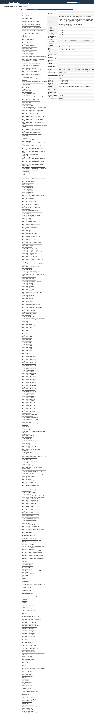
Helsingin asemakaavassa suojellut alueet (30, 62)
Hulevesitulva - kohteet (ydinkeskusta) (29, 543)
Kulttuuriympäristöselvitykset (27, 579)
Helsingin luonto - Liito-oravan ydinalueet (30, 250)
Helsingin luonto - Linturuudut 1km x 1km (29, 253)
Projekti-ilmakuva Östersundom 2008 (29, 634)
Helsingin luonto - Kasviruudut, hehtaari (29, 239)
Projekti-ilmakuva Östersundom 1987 (29, 630)
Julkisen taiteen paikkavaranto (27, 564)
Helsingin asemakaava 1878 (27, 54)
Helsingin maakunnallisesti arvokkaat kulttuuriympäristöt (32, 307)
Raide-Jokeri (24, 654)
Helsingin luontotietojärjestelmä (28, 299)
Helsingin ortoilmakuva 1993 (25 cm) (29, 370)
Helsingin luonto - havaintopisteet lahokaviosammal (32, 234)
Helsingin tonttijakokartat (26, 479)
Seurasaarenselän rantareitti (27, 671)
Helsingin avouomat (25, 66)
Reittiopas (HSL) (25, 662)
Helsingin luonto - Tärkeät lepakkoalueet (29, 287)
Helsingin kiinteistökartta (26, 184)
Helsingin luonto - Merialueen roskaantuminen (31, 272)
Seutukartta (24, 677)
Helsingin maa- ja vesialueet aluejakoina (29, 302)
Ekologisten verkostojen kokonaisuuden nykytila (31, 24)
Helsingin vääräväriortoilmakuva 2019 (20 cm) (30, 514)
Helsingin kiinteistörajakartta (27, 192)
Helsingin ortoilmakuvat (26, 413)
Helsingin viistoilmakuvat (26, 494)
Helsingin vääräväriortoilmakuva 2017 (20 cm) (30, 512)
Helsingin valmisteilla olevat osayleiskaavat (30, 485)
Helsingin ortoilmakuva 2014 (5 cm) (28, 390)
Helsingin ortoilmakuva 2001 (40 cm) (29, 377)
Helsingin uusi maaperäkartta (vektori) (29, 482)
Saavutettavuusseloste (35, 715)
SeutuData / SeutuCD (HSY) (27, 676)
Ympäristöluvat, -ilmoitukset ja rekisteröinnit (30, 712)
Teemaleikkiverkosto (26, 683)
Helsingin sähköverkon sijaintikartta (28, 473)
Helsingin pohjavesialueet (27, 438)
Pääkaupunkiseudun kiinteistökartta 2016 (30, 648)
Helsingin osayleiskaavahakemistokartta (29, 414)
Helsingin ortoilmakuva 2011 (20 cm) (29, 385)
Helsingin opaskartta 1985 (27, 347)
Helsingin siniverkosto (26, 464)
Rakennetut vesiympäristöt (27, 657)
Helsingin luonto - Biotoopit (27, 230)
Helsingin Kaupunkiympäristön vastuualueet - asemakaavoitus (34, 157)
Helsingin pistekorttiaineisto (27, 428)
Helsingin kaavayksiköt (26, 89)
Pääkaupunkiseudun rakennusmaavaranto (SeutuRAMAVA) (33, 653)
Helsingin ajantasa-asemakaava (28, 42)
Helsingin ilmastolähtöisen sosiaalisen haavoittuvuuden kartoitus (34, 81)
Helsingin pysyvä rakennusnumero (28, 444)
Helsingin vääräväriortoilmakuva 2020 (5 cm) (30, 515)
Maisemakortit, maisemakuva (27, 604)
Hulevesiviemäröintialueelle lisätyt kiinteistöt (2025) (32, 552)
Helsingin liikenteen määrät (27, 219)
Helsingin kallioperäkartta (27, 92)
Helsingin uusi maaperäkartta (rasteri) (29, 480)
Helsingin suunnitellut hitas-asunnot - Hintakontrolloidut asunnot (34, 470)
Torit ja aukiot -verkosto (26, 686)
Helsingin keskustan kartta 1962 (28, 183)
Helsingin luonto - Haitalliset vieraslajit (29, 233)
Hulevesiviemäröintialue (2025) (28, 549)
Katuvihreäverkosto (25, 572)
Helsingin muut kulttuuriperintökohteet (29, 325)
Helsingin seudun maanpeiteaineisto (29, 462)
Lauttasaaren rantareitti (26, 590)
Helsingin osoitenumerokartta (27, 416)
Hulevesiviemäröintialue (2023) (28, 547)
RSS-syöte (25, 6)
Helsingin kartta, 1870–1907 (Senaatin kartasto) (31, 101)
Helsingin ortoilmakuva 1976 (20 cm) (29, 367)
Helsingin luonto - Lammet (27, 247)
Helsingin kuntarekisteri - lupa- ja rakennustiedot (31, 207)
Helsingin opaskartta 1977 (27, 342)
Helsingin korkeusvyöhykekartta (28, 198)
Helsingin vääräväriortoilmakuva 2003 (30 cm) (30, 500)
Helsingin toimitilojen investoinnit (28, 476)
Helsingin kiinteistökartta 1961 (27, 189)
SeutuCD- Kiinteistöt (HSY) (27, 674)
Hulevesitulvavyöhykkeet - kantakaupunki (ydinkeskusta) (33, 546)
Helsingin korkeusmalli (26, 196)
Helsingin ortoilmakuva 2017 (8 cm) (28, 397)
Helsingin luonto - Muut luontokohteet (29, 277)
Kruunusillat (24, 578)
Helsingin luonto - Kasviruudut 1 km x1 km (30, 237)
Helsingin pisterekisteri (26, 429)
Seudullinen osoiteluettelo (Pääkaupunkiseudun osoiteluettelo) (34, 668)
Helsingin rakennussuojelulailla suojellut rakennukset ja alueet (34, 456)
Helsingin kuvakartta (26, 209)
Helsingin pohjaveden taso (27, 437)
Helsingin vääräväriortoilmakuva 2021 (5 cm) (30, 518)
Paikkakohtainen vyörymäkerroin (28, 617)
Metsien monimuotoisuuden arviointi (29, 610)
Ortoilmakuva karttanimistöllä (27, 614)
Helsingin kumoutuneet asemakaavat (29, 201)
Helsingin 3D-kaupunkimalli (27, 37)
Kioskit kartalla (24, 576)
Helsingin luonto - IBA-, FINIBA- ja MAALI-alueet (31, 236)
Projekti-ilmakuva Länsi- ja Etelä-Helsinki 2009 (31, 625)
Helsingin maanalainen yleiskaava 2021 (29, 312)
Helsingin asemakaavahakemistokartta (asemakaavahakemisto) (34, 56)
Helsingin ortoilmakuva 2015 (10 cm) (29, 391)
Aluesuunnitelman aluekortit (27, 18)
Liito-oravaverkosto (25, 598)
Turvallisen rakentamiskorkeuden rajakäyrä (30, 691)
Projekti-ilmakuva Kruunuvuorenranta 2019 (30, 622)
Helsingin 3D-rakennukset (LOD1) (28, 39)
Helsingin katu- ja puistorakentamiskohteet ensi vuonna (32, 110)
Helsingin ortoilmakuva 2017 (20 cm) (29, 396)
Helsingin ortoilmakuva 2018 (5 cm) (28, 399)
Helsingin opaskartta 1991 (27, 351)
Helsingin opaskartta (26, 333)
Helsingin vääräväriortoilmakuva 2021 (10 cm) (30, 517)
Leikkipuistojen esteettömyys (27, 593)
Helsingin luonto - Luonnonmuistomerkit (29, 256)
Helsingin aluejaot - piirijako (27, 48)
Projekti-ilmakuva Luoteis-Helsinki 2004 (29, 624)
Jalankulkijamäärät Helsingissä (28, 563)
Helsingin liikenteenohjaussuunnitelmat (29, 221)
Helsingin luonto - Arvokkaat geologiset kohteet (31, 224)
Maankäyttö (24, 602)
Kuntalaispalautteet (25, 581)
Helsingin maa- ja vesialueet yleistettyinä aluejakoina (32, 304)
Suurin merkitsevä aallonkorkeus (28, 682)
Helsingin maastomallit (26, 315)
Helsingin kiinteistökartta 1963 (27, 190)
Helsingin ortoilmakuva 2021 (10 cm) (29, 403)
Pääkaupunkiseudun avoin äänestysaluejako (30, 645)
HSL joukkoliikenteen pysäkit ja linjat (29, 538)
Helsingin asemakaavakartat (27, 57)
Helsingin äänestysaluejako (27, 532)
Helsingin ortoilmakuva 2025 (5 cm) (28, 411)
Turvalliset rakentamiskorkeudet (28, 692)
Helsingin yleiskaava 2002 (27, 521)
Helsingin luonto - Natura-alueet (28, 278)
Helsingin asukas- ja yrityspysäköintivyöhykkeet (31, 65)
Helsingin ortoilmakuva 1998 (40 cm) (29, 376)
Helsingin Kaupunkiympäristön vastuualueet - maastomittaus (33, 167)
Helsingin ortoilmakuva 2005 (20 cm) (29, 379)
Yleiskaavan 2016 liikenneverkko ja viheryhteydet (31, 706)
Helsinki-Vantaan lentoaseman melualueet (30, 537)
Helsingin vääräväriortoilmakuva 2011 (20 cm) (30, 506)
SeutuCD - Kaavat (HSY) (26, 673)
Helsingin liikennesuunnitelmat (28, 216)
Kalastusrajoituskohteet (26, 567)
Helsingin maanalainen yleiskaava (28, 310)
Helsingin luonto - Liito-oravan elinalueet (29, 248)
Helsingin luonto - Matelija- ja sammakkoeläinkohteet (32, 271)
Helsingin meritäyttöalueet (27, 322)
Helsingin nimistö (25, 330)
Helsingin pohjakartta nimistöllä (28, 435)
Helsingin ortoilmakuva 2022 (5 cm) (28, 406)
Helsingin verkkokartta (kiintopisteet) (29, 492)
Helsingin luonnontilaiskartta (27, 222)
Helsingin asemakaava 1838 (27, 53)
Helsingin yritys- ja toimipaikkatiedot (29, 530)
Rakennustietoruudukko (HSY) (28, 659)
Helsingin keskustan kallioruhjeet (28, 181)
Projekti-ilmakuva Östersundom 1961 (29, 628)
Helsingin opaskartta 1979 (27, 344)
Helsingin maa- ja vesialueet (27, 301)
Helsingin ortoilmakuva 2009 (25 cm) (29, 382)
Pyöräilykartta (24, 639)
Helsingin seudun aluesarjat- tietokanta (29, 461)
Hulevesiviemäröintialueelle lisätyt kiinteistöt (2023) (32, 550)
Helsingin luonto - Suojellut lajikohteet (29, 284)
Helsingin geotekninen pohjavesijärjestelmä (30, 71)
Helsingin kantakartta (26, 95)
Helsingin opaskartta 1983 (27, 345)
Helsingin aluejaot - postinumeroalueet (29, 50)
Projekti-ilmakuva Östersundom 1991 (29, 631)
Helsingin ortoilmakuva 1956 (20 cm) (29, 361)
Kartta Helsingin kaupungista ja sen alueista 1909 (31, 570)
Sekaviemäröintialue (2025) (27, 666)
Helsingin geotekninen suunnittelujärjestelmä (30, 72)
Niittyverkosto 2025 (25, 613)
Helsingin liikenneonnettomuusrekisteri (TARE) (31, 215)
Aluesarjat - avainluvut (26, 16)
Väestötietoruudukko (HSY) (27, 702)
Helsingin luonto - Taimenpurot (28, 286)
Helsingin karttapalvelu (26, 104)
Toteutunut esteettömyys (26, 688)
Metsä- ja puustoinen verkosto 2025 (28, 611)
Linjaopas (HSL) (25, 599)
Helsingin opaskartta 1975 (27, 341)
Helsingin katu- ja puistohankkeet (28, 108)
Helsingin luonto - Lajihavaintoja (28, 245)
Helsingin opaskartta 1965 (27, 336)
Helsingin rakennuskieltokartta (27, 452)
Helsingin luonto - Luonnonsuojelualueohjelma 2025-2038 (33, 259)
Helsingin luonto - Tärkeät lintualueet (29, 289)
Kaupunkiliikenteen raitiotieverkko (28, 573)
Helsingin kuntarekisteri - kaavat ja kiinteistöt (30, 204)
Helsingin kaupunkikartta (26, 141)
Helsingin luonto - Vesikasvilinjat (28, 295)
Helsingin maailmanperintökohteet (28, 305)
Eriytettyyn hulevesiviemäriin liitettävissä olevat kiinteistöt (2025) (34, 29)
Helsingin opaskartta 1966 (27, 338)
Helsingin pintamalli (25, 426)
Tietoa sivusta (28, 715)
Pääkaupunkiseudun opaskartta (28, 650)
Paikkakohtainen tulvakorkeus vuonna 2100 (30, 616)
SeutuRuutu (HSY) (25, 679)
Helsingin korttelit (25, 199)
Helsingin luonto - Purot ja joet (27, 283)
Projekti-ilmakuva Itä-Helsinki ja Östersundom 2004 (32, 619)
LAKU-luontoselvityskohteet (27, 587)
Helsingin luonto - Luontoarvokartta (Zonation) (30, 266)
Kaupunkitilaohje (25, 575)
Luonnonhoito (24, 601)
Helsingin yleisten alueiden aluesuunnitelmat (30, 526)
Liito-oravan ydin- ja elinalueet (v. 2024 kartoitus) (31, 596)
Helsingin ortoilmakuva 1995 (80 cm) (29, 371)
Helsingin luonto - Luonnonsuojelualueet (29, 257)
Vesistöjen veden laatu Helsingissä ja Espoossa (31, 699)
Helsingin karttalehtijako (26, 102)
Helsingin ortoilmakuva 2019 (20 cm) (29, 400)
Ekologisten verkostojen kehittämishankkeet (30, 23)
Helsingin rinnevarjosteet (26, 459)
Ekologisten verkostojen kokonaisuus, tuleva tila (31, 26)
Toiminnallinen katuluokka (27, 685)
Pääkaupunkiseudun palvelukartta (28, 651)
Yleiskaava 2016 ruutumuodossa (28, 705)
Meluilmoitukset (25, 607)
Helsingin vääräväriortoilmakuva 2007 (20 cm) (30, 501)
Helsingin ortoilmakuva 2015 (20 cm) (29, 393)
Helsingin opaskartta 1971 (27, 339)
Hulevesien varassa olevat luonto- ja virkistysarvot (31, 540)
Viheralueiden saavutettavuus (27, 700)
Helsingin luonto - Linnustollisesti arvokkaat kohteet (32, 251)
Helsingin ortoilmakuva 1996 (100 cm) (29, 373)
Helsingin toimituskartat (26, 477)
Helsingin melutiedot (26, 321)
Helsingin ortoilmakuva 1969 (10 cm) (29, 364)
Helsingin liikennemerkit (26, 213)
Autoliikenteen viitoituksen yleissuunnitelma (30, 21)
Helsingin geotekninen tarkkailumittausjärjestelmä (31, 74)
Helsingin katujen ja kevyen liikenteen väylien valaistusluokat (33, 114)
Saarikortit (24, 665)
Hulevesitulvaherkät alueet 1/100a (28, 544)
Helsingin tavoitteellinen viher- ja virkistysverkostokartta (32, 474)
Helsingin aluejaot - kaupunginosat (28, 45)
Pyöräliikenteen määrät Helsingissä (28, 640)
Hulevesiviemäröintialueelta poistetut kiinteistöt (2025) (32, 555)
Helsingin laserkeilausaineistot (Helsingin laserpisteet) (32, 212)
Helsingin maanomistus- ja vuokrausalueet (30, 313)
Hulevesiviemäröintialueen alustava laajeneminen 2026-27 (33, 558)
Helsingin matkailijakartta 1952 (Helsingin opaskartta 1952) (33, 318)
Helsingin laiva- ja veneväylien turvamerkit (30, 210)
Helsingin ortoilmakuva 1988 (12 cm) (29, 368)
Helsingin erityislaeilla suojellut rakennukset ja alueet (32, 69)
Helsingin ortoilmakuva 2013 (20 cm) (29, 388)
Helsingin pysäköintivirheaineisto (28, 447)
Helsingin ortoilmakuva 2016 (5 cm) (28, 394)
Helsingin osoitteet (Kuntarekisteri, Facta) (30, 419)
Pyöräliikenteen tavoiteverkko (27, 642)
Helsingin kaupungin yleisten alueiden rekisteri (31, 132)
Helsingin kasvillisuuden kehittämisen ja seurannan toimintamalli (34, 107)
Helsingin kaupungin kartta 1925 (28, 117)
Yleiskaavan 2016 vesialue (27, 708)
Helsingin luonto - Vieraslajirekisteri (28, 296)
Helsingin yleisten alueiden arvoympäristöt (30, 527)
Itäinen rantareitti (25, 561)
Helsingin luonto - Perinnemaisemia (29, 280)
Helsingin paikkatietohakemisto (16, 3)
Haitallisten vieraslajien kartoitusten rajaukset (30, 33)
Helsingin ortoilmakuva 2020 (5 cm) (28, 402)
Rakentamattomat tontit (26, 660)
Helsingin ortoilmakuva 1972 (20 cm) (29, 365)
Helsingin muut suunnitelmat (27, 327)
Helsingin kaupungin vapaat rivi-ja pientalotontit (31, 129)
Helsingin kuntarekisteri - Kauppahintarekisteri (31, 206)
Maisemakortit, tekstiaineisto (27, 605)
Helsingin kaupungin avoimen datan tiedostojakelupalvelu (33, 116)
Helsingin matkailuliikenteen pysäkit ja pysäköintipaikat (32, 319)
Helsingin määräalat (26, 328)
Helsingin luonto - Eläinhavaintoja (28, 231)
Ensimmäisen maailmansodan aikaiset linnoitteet (31, 27)
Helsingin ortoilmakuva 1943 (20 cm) (29, 356)
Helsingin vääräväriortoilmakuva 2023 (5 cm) (30, 520)
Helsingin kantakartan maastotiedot (28, 93)
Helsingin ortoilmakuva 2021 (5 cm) (28, 405)
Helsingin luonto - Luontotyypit (27, 268)
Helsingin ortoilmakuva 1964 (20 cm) (29, 362)
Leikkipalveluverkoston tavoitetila (28, 591)
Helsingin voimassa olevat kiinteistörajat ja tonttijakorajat (33, 497)
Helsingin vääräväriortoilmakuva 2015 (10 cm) (30, 509)
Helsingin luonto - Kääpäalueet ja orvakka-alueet (31, 242)
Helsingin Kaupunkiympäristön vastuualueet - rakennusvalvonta (34, 168)
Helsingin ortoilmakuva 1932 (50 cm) (29, 354)
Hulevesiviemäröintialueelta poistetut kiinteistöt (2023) (32, 553)
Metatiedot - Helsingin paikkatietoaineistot (30, 608)
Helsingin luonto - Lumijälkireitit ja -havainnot (30, 254)
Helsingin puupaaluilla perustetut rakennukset (30, 441)
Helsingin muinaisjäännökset (27, 324)
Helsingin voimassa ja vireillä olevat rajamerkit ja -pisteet (33, 495)
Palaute (42, 715)
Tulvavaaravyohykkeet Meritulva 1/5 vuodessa (31, 689)
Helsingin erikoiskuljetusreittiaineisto (29, 68)
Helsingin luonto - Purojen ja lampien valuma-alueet (32, 281)
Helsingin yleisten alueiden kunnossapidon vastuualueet (33, 529)
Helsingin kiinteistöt (25, 193)
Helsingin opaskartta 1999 (27, 353)
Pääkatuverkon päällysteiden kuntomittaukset (30, 643)
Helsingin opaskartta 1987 (27, 348)
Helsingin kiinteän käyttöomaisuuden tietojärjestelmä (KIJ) (33, 195)
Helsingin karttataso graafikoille (28, 105)
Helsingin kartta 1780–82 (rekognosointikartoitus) (31, 99)
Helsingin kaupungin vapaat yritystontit (29, 131)
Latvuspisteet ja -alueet (26, 588)
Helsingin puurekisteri (26, 443)
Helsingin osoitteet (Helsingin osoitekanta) (30, 417)
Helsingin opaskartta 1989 (27, 350)
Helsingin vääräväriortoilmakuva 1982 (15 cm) (30, 498)
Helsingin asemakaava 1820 (27, 51)
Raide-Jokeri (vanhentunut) (27, 656)
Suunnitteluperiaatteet (26, 680)
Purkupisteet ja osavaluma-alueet (28, 636)
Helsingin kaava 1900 (26, 87)
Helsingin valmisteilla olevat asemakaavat (30, 483)
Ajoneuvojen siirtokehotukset (27, 13)
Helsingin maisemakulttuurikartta (28, 316)
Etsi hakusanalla (63, 2)
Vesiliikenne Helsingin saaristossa (28, 697)
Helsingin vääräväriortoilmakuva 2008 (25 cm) (30, 503)
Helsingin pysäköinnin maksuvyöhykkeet (29, 446)
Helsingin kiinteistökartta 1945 (27, 186)
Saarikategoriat (25, 663)
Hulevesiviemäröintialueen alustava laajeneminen (31, 556)
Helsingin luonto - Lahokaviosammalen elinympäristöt (32, 244)
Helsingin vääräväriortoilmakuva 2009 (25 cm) (30, 504)
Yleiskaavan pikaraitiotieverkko (28, 709)
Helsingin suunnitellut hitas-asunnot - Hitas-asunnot (32, 471)
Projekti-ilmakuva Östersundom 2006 (29, 633)
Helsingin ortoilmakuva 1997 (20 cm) (29, 374)
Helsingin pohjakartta (26, 434)
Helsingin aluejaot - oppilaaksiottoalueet (29, 47)
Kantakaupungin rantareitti (27, 569)
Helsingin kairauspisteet (26, 90)
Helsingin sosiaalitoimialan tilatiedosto (29, 465)
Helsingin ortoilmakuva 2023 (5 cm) (28, 408)
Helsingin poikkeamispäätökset (28, 440)
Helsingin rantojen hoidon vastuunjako (29, 458)
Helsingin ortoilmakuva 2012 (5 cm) (28, 387)
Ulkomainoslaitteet (25, 694)
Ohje (20, 6)
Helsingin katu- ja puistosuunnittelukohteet (30, 113)
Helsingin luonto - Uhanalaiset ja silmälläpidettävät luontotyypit (34, 290)
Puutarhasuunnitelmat (26, 637)
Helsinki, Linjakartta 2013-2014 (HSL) (29, 535)
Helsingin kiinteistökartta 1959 (27, 187)
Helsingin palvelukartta (26, 422)
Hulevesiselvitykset (25, 541)
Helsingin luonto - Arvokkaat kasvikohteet (30, 225)
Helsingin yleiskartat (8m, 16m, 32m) (29, 524)
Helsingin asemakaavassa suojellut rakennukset (31, 63)
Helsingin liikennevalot (26, 218)
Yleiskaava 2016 (25, 703)
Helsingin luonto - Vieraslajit (27, 298)
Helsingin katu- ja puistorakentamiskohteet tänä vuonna (32, 111)
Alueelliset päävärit (25, 15)
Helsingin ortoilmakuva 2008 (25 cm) (29, 380)
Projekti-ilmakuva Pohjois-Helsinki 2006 (29, 627)
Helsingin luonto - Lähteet (27, 269)
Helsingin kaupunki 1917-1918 (28, 139)
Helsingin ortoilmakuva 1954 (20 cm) (29, 359)
